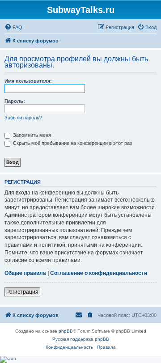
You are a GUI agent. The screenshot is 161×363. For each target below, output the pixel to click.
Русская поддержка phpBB (80, 339)
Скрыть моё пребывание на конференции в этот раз (72, 143)
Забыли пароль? (23, 117)
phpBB (66, 331)
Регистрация (22, 292)
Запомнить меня (31, 135)
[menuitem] (13, 27)
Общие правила (25, 273)
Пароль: (14, 101)
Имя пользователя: (28, 81)
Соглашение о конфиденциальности (98, 273)
